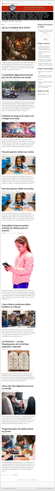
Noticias (46, 17)
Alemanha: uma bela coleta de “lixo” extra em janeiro (45, 86)
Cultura (47, 15)
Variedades (22, 19)
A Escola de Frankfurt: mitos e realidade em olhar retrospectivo (45, 64)
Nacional (40, 17)
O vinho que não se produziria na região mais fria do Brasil (45, 60)
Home (3, 24)
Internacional (23, 17)
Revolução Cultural (13, 19)
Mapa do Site (11, 21)
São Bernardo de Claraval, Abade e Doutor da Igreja (44, 56)
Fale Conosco (18, 21)
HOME (3, 13)
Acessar (37, 488)
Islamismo (30, 17)
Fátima (9, 17)
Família (4, 17)
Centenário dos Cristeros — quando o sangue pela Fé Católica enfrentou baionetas (44, 48)
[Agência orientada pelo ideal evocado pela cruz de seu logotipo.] (27, 8)
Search (50, 3)
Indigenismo (15, 17)
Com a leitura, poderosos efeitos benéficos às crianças (16, 305)
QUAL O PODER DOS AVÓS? (16, 27)
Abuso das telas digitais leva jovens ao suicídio (17, 387)
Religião (4, 19)
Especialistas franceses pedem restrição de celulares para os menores (15, 228)
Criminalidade (31, 15)
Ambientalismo (10, 13)
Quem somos (5, 21)
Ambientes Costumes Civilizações (24, 13)
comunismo (15, 15)
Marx (35, 17)
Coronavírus (22, 15)
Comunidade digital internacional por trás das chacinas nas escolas (17, 76)
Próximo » (16, 475)
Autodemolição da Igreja (40, 13)
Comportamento (6, 15)
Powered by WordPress (43, 488)
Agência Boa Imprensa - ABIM (10, 488)
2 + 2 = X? (40, 79)
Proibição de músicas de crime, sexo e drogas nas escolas (18, 117)
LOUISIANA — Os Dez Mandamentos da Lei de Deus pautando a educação (15, 344)
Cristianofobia (40, 15)
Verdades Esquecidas (32, 19)
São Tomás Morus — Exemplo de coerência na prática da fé (45, 76)
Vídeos (40, 19)
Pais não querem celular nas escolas (18, 152)
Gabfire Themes (50, 488)
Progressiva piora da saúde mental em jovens (17, 430)
